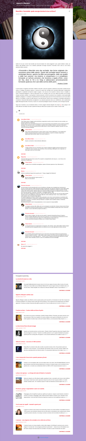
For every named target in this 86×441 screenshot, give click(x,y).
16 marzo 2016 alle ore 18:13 (31, 244)
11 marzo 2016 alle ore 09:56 (38, 129)
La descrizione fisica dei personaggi (26, 326)
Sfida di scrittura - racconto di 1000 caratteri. (28, 341)
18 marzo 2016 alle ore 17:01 (40, 231)
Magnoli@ (23, 156)
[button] (69, 11)
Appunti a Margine (23, 3)
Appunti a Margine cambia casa (24, 294)
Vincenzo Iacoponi (25, 185)
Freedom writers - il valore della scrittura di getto (29, 310)
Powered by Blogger (43, 437)
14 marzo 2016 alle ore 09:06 (38, 175)
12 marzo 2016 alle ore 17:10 (30, 171)
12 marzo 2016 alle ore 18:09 (39, 145)
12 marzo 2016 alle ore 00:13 (31, 156)
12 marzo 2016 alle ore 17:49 (39, 138)
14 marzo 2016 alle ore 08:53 (38, 162)
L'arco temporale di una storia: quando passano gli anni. (31, 357)
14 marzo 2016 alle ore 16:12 (40, 213)
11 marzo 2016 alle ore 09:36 (35, 119)
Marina (22, 171)
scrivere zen (21, 113)
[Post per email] (19, 111)
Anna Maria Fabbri (25, 119)
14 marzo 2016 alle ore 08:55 (38, 204)
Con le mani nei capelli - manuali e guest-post (28, 404)
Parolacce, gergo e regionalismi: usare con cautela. (30, 388)
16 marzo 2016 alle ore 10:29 (38, 223)
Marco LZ (23, 244)
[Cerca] (72, 4)
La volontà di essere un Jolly (24, 279)
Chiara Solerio (28, 129)
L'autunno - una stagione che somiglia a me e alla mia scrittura (33, 420)
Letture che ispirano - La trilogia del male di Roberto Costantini (33, 373)
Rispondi (23, 154)
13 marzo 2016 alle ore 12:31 (36, 185)
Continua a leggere (64, 290)
